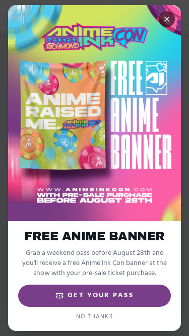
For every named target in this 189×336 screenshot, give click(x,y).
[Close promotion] (167, 19)
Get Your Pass (100, 295)
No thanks (94, 317)
